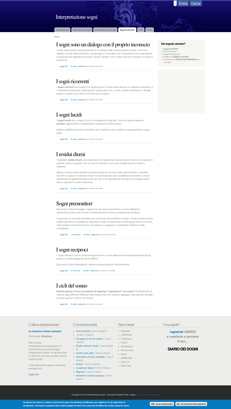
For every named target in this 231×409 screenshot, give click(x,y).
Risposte (80, 371)
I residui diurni (70, 154)
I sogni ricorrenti (72, 81)
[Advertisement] (38, 90)
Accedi (73, 66)
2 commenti (75, 270)
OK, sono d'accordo (162, 404)
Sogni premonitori (74, 203)
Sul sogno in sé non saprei (89, 338)
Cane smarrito (83, 330)
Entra (183, 3)
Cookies (156, 394)
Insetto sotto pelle (85, 353)
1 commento (75, 234)
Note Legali (140, 394)
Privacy (149, 394)
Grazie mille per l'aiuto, (87, 345)
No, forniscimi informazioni (191, 404)
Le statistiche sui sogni (105, 29)
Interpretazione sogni (76, 16)
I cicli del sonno (71, 285)
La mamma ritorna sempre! (45, 331)
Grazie (79, 364)
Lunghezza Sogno (85, 367)
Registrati (167, 49)
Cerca (195, 3)
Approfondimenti (127, 29)
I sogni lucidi (69, 114)
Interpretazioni (62, 29)
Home (56, 36)
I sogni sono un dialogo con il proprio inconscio (103, 44)
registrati (81, 66)
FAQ (141, 29)
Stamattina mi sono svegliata (90, 356)
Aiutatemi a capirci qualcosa (90, 375)
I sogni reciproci (72, 249)
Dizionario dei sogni (82, 29)
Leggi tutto (64, 66)
